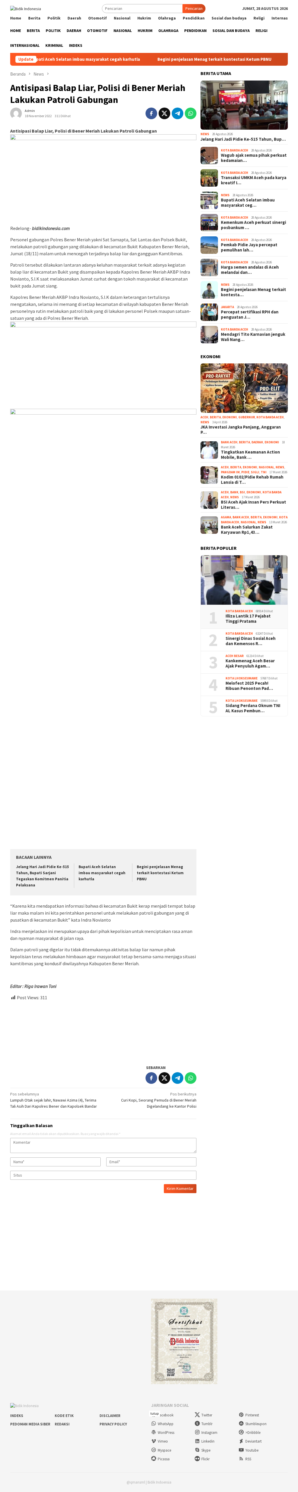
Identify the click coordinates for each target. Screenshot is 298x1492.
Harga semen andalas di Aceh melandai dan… (250, 270)
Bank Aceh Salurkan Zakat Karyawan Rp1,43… (247, 529)
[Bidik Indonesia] (25, 8)
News (205, 134)
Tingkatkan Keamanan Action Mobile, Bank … (250, 454)
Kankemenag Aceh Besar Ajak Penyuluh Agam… (250, 663)
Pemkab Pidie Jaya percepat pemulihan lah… (249, 247)
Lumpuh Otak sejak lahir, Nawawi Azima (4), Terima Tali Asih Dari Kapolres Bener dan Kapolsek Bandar (53, 1100)
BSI (242, 492)
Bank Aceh (229, 442)
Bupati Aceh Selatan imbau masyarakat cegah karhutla (102, 872)
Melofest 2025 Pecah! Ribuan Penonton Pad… (249, 686)
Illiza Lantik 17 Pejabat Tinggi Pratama (248, 618)
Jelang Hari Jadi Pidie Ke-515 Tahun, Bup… (243, 139)
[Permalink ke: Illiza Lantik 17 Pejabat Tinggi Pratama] (244, 580)
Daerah (257, 442)
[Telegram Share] (177, 113)
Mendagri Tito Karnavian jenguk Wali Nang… (253, 337)
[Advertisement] (103, 1030)
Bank (234, 492)
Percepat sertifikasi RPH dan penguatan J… (250, 314)
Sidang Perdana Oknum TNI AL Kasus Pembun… (253, 708)
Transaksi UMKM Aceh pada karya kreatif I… (253, 180)
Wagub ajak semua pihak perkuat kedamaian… (254, 158)
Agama (226, 517)
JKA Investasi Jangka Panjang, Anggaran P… (241, 429)
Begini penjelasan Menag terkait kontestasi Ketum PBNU (182, 59)
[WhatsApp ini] (190, 113)
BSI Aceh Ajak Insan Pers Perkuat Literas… (253, 504)
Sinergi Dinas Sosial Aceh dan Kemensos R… (251, 641)
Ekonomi (229, 417)
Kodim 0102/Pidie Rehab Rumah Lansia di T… (252, 479)
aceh (204, 417)
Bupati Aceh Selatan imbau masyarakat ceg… (248, 202)
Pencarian (194, 8)
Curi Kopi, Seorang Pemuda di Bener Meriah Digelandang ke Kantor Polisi (158, 1100)
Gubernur (246, 417)
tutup (154, 1413)
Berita (215, 417)
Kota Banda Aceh (234, 150)
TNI (264, 472)
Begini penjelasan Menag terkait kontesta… (253, 292)
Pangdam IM (230, 472)
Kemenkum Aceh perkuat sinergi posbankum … (253, 225)
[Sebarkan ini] (151, 113)
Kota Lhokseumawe (242, 678)
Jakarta (227, 307)
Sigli (255, 472)
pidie (245, 472)
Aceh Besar (235, 656)
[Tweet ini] (164, 113)
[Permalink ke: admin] (16, 112)
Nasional (266, 467)
